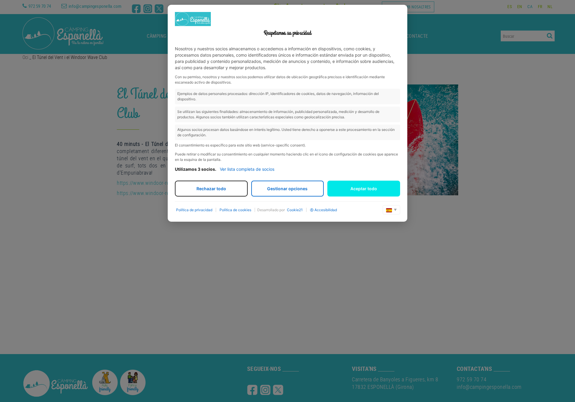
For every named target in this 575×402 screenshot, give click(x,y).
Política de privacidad (194, 210)
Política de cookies (235, 210)
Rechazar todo (211, 188)
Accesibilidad (325, 210)
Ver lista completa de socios (247, 169)
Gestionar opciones (287, 188)
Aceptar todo (363, 188)
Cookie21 (295, 210)
